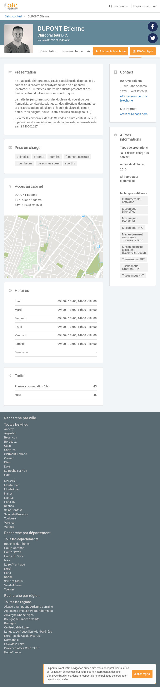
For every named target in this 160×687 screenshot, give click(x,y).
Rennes (9, 506)
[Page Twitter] (153, 38)
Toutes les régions (17, 602)
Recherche (121, 6)
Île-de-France (12, 652)
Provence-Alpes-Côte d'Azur (22, 648)
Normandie (11, 640)
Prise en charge (72, 51)
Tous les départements (21, 539)
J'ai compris (142, 674)
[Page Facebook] (153, 26)
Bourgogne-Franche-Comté (21, 619)
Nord (7, 568)
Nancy (8, 493)
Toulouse (10, 518)
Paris (7, 572)
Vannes (9, 526)
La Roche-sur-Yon (15, 470)
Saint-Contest (13, 510)
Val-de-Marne (12, 585)
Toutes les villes (16, 424)
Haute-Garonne (14, 548)
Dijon (7, 462)
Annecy (9, 429)
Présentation (48, 51)
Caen (7, 445)
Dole (7, 466)
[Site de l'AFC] (11, 6)
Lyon (7, 474)
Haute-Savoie (12, 552)
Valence (9, 522)
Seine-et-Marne (14, 581)
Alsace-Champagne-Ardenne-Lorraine (28, 606)
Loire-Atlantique (14, 564)
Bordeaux (10, 441)
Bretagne (10, 623)
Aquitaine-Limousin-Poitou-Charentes (28, 610)
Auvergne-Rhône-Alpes (19, 615)
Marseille (10, 481)
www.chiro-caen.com (134, 114)
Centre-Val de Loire (16, 627)
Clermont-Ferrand (15, 454)
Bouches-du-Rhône (16, 543)
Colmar (9, 458)
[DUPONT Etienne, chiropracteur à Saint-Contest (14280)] (18, 38)
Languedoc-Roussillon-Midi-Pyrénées (28, 631)
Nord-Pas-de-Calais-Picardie (22, 635)
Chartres (9, 450)
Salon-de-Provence (16, 514)
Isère (7, 560)
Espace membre (144, 6)
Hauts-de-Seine (14, 556)
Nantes (9, 497)
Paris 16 (9, 501)
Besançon (10, 437)
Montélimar (11, 489)
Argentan (10, 433)
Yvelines (9, 589)
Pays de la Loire (14, 644)
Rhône (8, 577)
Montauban (11, 485)
